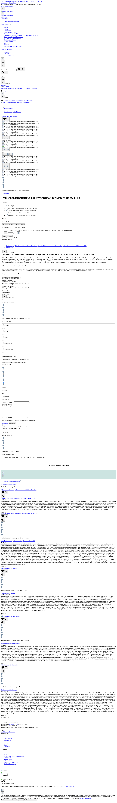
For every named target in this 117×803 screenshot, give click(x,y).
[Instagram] (4, 782)
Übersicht (3, 88)
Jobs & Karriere (8, 740)
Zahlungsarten (26, 88)
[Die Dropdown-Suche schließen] (19, 69)
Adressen (19, 88)
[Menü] (3, 62)
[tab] (46, 246)
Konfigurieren (19, 800)
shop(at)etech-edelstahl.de (8, 732)
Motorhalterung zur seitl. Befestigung (11, 643)
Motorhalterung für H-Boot (8, 593)
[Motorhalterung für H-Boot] (9, 568)
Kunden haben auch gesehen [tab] (12, 481)
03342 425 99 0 (13, 724)
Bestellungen (33, 88)
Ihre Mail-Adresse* (7, 404)
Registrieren (12, 3)
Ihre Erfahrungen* (7, 417)
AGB (5, 754)
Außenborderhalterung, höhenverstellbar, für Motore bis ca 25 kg (18, 498)
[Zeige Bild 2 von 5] (4, 140)
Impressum (7, 742)
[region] (58, 147)
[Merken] (6, 119)
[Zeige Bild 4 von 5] (8, 140)
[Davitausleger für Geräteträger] (9, 665)
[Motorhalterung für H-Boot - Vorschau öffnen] (3, 574)
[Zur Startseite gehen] (7, 11)
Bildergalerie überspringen (9, 116)
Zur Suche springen (20, 1)
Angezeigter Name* (8, 402)
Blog (5, 745)
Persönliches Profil (11, 88)
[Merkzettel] (2, 76)
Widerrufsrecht (8, 759)
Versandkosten (70, 786)
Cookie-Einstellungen (10, 764)
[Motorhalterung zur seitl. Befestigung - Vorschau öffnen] (3, 622)
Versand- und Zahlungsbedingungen (14, 756)
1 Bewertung (5, 193)
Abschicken (12, 423)
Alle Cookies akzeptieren (30, 800)
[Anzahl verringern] (5, 232)
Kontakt (6, 743)
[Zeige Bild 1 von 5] (3, 140)
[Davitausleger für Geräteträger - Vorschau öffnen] (3, 671)
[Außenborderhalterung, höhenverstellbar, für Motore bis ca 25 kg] (19, 490)
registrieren (6, 86)
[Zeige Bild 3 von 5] (6, 140)
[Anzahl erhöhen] (18, 232)
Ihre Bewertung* (7, 364)
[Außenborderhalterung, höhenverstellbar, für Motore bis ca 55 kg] (19, 513)
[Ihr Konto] (3, 79)
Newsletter (7, 746)
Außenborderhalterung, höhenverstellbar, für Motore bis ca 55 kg (18, 541)
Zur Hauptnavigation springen (34, 1)
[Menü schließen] (3, 82)
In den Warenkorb (7, 236)
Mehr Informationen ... (85, 798)
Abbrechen (5, 423)
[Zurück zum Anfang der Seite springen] (2, 793)
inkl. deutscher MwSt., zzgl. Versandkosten (14, 224)
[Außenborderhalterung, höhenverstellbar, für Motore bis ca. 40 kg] (20, 121)
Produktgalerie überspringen (8, 484)
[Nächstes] (2, 58)
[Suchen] (23, 69)
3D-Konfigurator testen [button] (7, 6)
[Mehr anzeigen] (2, 93)
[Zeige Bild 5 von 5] (10, 140)
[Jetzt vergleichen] (2, 790)
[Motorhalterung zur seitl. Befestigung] (11, 616)
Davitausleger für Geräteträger (9, 690)
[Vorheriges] (2, 13)
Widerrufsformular (9, 761)
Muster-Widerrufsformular (11, 762)
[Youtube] (2, 782)
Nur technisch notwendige (7, 800)
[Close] (3, 65)
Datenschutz (7, 757)
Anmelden (4, 3)
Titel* (4, 406)
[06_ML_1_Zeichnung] (10, 124)
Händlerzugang (8, 738)
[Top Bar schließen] (3, 8)
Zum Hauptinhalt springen (8, 1)
